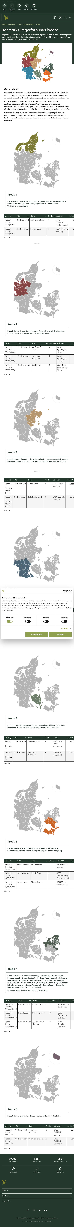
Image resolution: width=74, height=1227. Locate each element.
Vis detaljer (64, 628)
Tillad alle (60, 634)
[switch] (28, 621)
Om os (20, 24)
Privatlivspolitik (39, 1218)
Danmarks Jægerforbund (8, 24)
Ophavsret (31, 1218)
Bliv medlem (13, 1172)
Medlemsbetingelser (21, 1218)
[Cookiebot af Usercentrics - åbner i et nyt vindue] (63, 591)
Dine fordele (37, 1172)
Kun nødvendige (36, 634)
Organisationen (29, 24)
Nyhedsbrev (60, 1172)
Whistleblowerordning (51, 1218)
